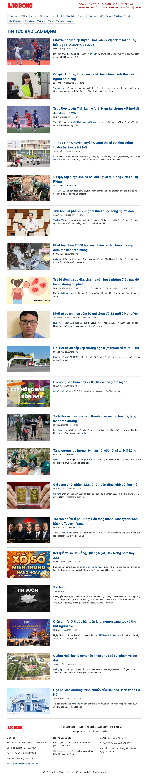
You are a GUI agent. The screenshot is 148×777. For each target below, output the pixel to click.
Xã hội (24, 16)
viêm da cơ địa (69, 293)
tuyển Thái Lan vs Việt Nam (84, 122)
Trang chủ (13, 16)
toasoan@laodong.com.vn (25, 763)
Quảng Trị (57, 459)
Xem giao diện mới (65, 21)
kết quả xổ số (90, 567)
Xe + (50, 21)
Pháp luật (70, 16)
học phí (79, 703)
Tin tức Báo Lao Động (31, 31)
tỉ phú (69, 532)
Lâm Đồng (58, 430)
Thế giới (41, 21)
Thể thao (44, 16)
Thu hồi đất (58, 220)
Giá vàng (57, 494)
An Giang (57, 259)
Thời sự (81, 16)
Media (34, 16)
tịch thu (82, 433)
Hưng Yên (58, 323)
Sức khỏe (29, 21)
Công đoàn (105, 16)
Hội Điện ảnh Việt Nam (110, 635)
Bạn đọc (93, 16)
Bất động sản (15, 21)
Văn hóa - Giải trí (122, 16)
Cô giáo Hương (61, 88)
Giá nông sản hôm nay (63, 391)
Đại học (56, 159)
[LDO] (28, 51)
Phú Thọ (57, 357)
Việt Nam (92, 54)
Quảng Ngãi (58, 669)
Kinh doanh (57, 16)
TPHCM (57, 190)
